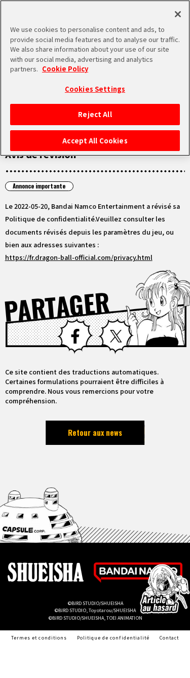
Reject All (94, 114)
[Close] (178, 14)
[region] (95, 78)
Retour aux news (95, 432)
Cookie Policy (65, 68)
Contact (169, 637)
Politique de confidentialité (113, 637)
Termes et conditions (39, 637)
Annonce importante (39, 185)
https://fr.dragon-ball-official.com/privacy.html (79, 257)
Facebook (75, 336)
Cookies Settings (95, 89)
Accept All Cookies (94, 140)
